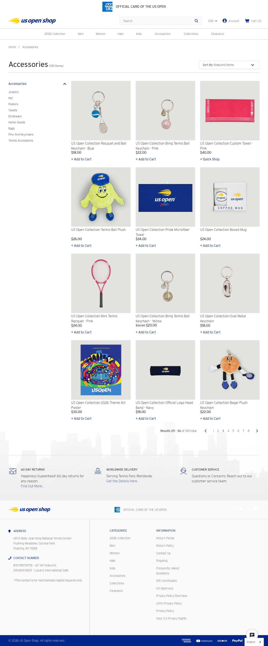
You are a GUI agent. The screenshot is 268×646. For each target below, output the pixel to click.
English (251, 641)
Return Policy (165, 545)
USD (211, 21)
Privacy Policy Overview (171, 595)
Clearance (217, 34)
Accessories (162, 34)
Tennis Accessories (20, 140)
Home (12, 47)
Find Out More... (32, 486)
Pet (10, 98)
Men (81, 34)
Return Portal (165, 538)
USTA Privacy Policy (169, 603)
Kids (139, 34)
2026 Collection (55, 34)
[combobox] (254, 642)
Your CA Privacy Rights (171, 618)
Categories (118, 530)
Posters (13, 104)
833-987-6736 (22, 565)
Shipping (162, 560)
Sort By (208, 65)
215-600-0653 (22, 570)
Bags (11, 128)
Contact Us (163, 553)
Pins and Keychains (21, 134)
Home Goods (16, 122)
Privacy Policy (165, 611)
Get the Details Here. (122, 481)
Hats (120, 34)
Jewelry (13, 92)
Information (165, 530)
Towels (12, 110)
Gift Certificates (166, 580)
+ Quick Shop (210, 159)
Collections (191, 34)
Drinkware (15, 116)
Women (101, 34)
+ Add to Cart (81, 159)
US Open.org (164, 588)
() (256, 21)
